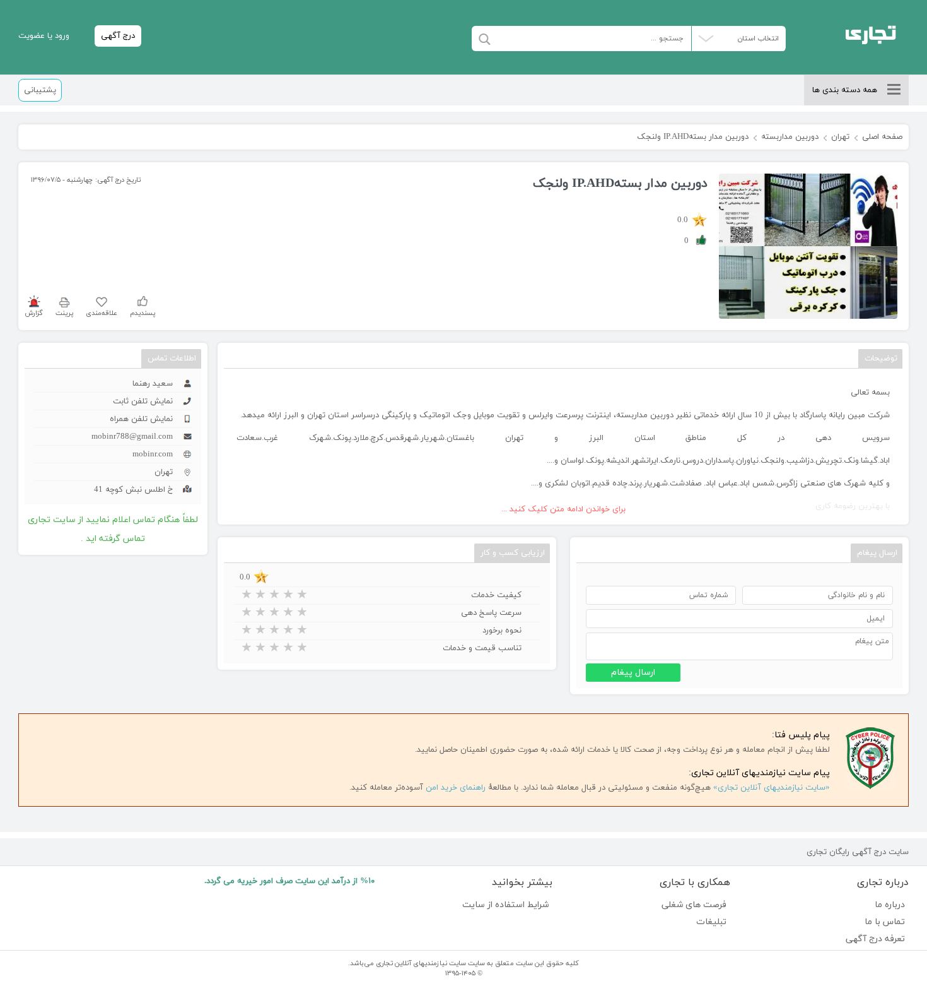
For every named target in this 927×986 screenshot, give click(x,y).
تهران (840, 137)
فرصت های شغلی (694, 905)
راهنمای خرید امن (456, 787)
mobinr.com (152, 454)
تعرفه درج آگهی (875, 939)
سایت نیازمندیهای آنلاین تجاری (421, 963)
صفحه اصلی (882, 137)
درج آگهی (118, 36)
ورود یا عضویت (43, 36)
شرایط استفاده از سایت (505, 905)
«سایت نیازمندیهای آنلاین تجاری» (771, 787)
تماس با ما (884, 922)
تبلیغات (711, 922)
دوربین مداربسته (790, 137)
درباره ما (889, 905)
